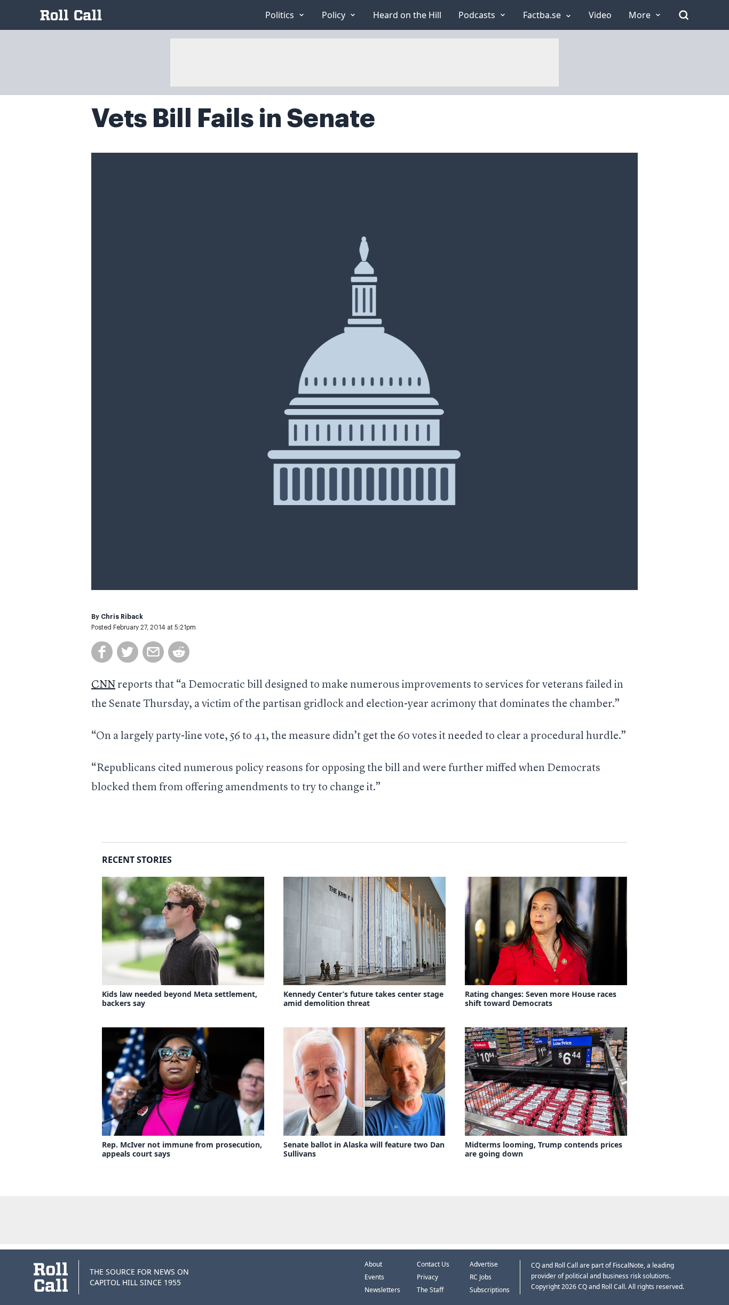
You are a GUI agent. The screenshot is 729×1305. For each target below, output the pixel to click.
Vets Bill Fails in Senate (233, 118)
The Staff (430, 1289)
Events (374, 1277)
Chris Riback (122, 617)
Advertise (484, 1264)
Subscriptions (490, 1289)
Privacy (427, 1277)
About (373, 1264)
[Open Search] (683, 15)
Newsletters (382, 1289)
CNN (103, 685)
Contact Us (433, 1264)
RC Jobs (481, 1277)
